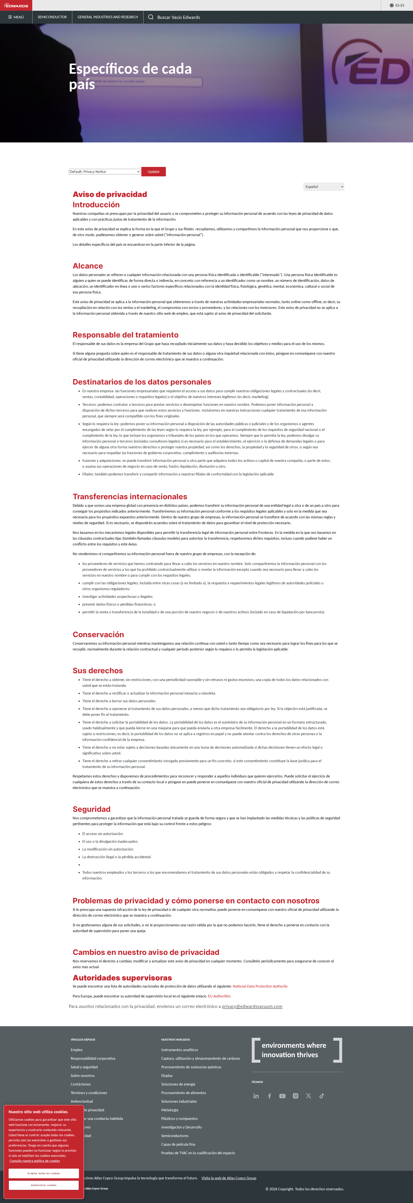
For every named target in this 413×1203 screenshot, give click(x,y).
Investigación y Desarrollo (181, 1127)
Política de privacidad (87, 1110)
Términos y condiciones (89, 1092)
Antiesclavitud (82, 1101)
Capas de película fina (178, 1144)
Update (153, 171)
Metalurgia (169, 1110)
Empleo (77, 1049)
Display (167, 1075)
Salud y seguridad (84, 1067)
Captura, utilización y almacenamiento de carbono (200, 1058)
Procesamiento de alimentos (183, 1092)
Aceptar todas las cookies (44, 1173)
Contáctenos (81, 1084)
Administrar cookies (43, 1185)
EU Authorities (219, 996)
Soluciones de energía (178, 1084)
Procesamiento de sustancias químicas (191, 1067)
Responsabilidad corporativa (93, 1058)
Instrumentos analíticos (179, 1049)
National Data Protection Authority (260, 986)
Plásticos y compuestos (179, 1118)
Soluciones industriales (179, 1101)
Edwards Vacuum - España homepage (16, 5)
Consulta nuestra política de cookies (35, 1161)
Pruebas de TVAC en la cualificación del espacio (198, 1153)
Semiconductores (174, 1135)
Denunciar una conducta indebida (97, 1118)
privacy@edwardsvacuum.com (252, 1006)
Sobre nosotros (83, 1075)
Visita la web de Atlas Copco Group (229, 1178)
